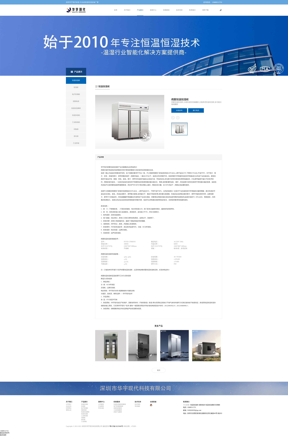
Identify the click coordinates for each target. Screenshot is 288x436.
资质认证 (68, 410)
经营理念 (68, 408)
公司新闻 (101, 404)
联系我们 (192, 10)
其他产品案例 (118, 412)
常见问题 (101, 408)
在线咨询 (179, 110)
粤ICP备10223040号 (116, 426)
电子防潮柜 (84, 408)
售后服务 (137, 406)
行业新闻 (101, 406)
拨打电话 (196, 110)
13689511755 (4, 431)
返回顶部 (3, 435)
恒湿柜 (83, 406)
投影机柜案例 (118, 408)
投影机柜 (84, 410)
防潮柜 (217, 405)
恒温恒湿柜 (84, 404)
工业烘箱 (84, 421)
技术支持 (179, 10)
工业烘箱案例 (118, 410)
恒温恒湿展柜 (85, 412)
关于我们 (127, 10)
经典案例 (166, 10)
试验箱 (83, 417)
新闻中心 (153, 10)
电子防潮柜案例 (118, 406)
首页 (115, 10)
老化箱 (83, 419)
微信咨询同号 (4, 433)
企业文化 (68, 406)
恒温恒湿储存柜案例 (120, 404)
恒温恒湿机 (84, 414)
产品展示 (140, 10)
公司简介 (68, 404)
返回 (158, 370)
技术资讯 (137, 404)
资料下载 (205, 10)
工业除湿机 (84, 416)
